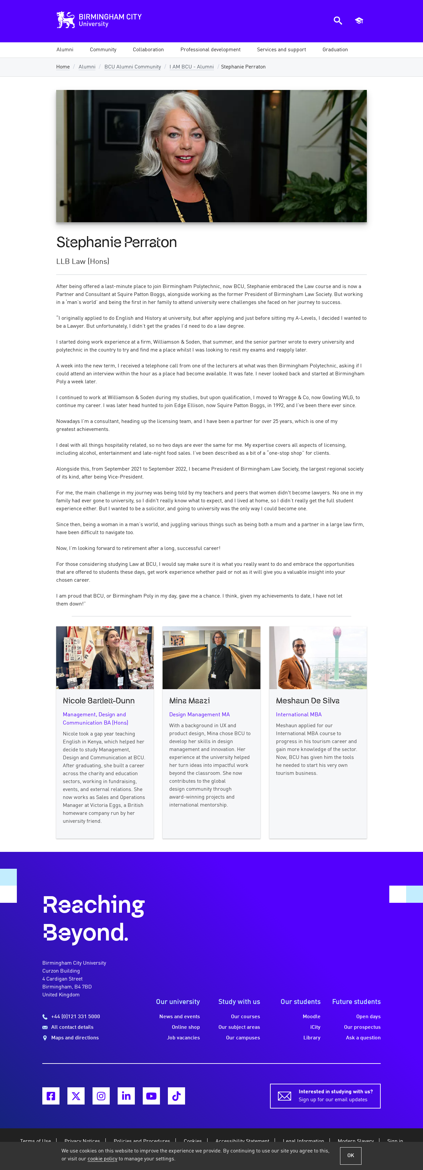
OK (350, 1155)
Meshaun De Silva (308, 701)
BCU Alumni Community (132, 67)
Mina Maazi (189, 701)
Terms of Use (35, 1141)
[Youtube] (151, 1096)
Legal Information (303, 1141)
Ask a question (363, 1038)
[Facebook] (50, 1096)
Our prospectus (362, 1027)
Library (312, 1038)
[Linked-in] (126, 1096)
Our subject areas (239, 1027)
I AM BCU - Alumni (192, 67)
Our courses (245, 1017)
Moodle (312, 1017)
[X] (76, 1096)
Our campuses (243, 1038)
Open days (368, 1017)
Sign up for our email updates (336, 1096)
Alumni (87, 67)
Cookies (193, 1141)
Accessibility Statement (242, 1141)
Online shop (186, 1027)
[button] (65, 50)
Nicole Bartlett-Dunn (99, 701)
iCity (315, 1027)
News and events (179, 1017)
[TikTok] (176, 1096)
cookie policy (102, 1159)
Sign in (395, 1141)
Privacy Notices (82, 1141)
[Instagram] (101, 1096)
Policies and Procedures (142, 1141)
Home (63, 67)
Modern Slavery (356, 1141)
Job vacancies (183, 1038)
